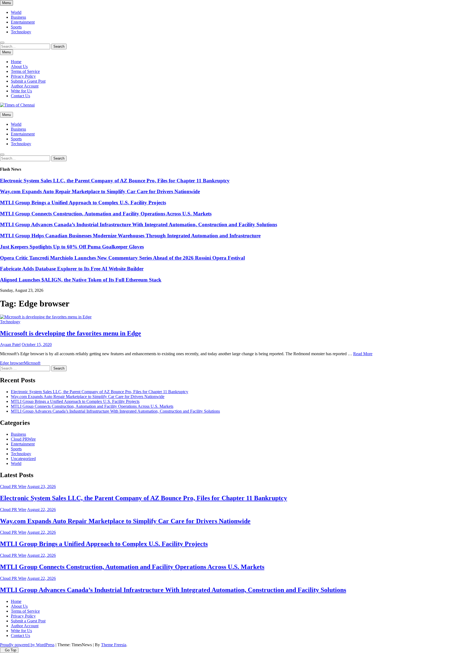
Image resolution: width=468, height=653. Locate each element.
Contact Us (20, 95)
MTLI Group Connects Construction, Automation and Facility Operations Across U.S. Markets (106, 213)
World (16, 12)
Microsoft (32, 363)
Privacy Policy (23, 76)
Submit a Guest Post (28, 81)
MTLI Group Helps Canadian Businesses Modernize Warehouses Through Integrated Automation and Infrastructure (130, 235)
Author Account (24, 86)
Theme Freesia (113, 644)
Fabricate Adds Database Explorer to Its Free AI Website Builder (72, 268)
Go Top (10, 650)
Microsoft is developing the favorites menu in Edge (70, 333)
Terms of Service (25, 71)
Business (18, 17)
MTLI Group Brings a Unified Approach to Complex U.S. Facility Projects (83, 202)
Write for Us (21, 91)
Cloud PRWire (23, 439)
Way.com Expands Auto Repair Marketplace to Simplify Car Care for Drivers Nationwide (100, 191)
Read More (362, 353)
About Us (19, 66)
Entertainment (23, 22)
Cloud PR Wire (13, 486)
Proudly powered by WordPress (27, 644)
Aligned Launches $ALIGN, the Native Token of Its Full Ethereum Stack (80, 280)
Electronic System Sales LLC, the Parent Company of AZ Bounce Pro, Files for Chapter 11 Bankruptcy (115, 180)
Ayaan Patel (10, 344)
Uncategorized (23, 458)
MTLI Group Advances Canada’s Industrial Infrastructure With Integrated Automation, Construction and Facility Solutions (138, 224)
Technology (21, 32)
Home (16, 61)
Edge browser (12, 363)
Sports (16, 27)
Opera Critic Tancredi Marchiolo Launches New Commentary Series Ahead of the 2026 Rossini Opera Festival (122, 258)
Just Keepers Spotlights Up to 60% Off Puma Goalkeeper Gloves (72, 247)
